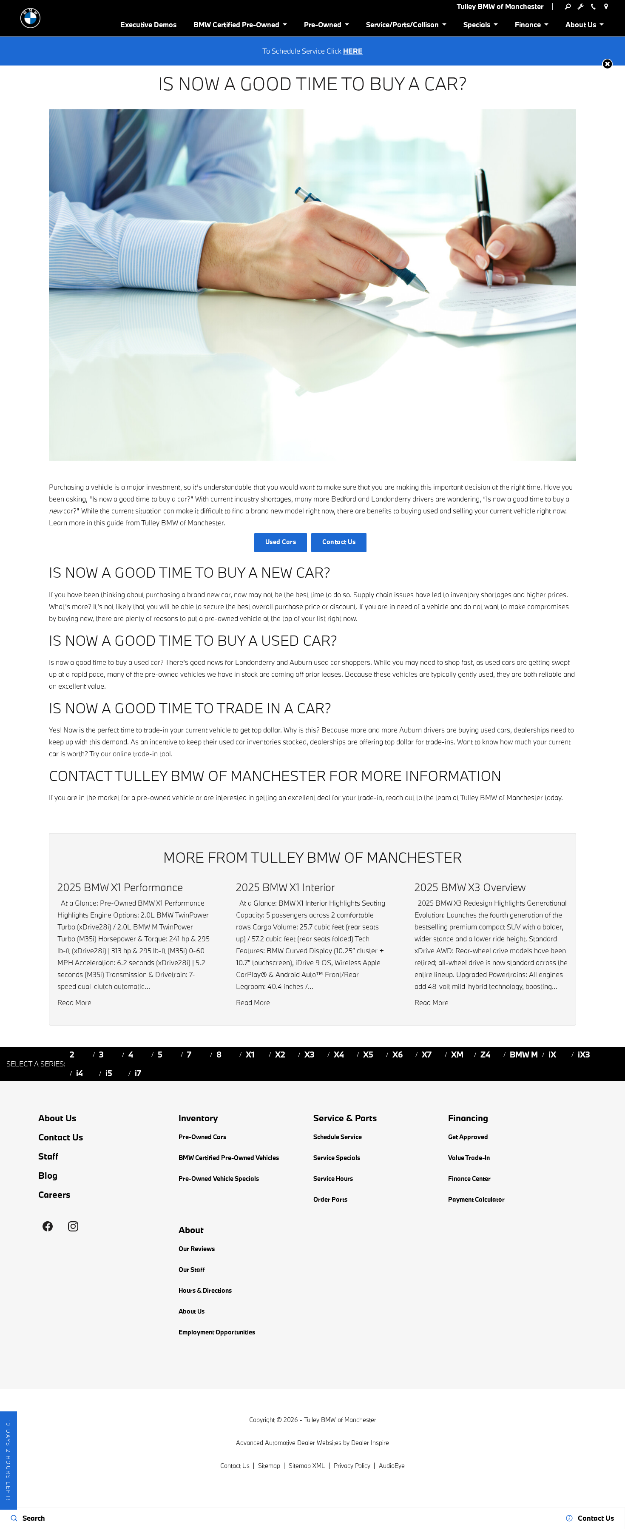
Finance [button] (527, 26)
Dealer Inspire (370, 1443)
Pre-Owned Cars (202, 1137)
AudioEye (392, 1466)
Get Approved (468, 1137)
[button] (607, 64)
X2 (280, 1054)
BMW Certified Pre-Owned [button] (236, 26)
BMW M (524, 1054)
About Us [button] (580, 26)
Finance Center (469, 1178)
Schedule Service (337, 1137)
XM (457, 1054)
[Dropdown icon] (567, 6)
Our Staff (192, 1269)
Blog (47, 1175)
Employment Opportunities (217, 1332)
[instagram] (73, 1226)
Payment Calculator (476, 1199)
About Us (57, 1118)
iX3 (584, 1054)
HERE (353, 50)
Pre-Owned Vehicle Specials (219, 1178)
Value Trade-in (469, 1158)
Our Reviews (197, 1249)
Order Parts (330, 1199)
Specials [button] (476, 26)
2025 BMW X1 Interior (285, 887)
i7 (138, 1073)
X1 (250, 1054)
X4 (339, 1054)
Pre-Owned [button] (322, 26)
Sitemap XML (307, 1466)
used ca (146, 662)
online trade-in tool (142, 753)
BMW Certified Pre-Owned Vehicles (229, 1158)
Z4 (485, 1054)
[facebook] (47, 1226)
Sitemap (269, 1466)
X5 (368, 1054)
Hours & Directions (205, 1290)
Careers (54, 1194)
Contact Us (338, 542)
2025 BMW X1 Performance (120, 887)
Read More (74, 1002)
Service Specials (336, 1158)
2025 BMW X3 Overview (470, 887)
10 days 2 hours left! (8, 1460)
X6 (397, 1054)
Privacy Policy (352, 1466)
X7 (427, 1054)
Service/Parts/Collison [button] (402, 26)
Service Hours (333, 1178)
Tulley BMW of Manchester (340, 1420)
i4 (79, 1073)
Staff (48, 1156)
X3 (309, 1054)
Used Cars (280, 542)
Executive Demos (148, 24)
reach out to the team (418, 797)
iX (552, 1054)
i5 (108, 1073)
